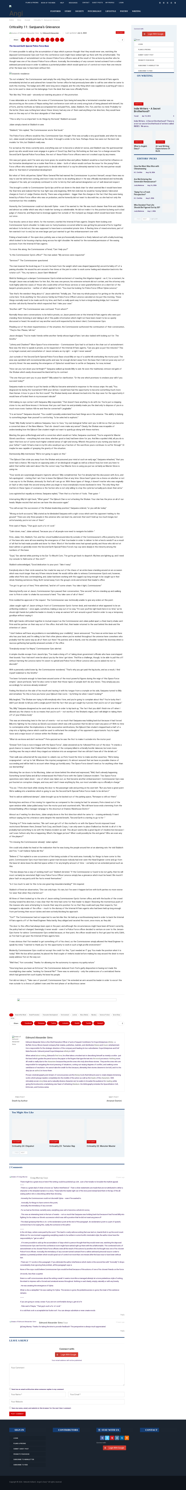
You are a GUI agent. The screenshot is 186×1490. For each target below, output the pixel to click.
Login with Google (68, 1355)
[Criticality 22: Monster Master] (104, 1131)
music (105, 1045)
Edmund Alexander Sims (51, 1322)
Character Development (50, 1015)
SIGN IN (19, 1430)
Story (68, 11)
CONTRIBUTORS (67, 1430)
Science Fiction (105, 1015)
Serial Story (116, 1015)
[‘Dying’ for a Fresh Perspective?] (168, 195)
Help (62, 3)
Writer (13, 1018)
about (38, 1056)
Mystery (94, 1015)
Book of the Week (48, 3)
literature (76, 1084)
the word (96, 1059)
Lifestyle (111, 11)
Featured (55, 11)
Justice (74, 1015)
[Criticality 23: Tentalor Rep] (66, 1131)
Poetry (124, 11)
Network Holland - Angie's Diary (35, 1482)
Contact (85, 3)
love (60, 1056)
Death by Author (20, 1101)
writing (43, 1056)
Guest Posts (97, 3)
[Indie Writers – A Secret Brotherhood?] (154, 93)
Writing (136, 11)
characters (52, 1062)
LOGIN (121, 3)
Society (79, 11)
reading (109, 1081)
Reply (122, 1315)
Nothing (112, 1059)
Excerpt (120, 32)
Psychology (94, 11)
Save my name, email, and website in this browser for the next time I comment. (41, 1408)
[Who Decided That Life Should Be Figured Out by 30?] (168, 208)
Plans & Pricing (32, 3)
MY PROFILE (110, 3)
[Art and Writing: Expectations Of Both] (165, 137)
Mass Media (84, 1015)
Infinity (110, 1042)
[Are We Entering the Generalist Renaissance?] (168, 182)
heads (93, 1078)
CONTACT (151, 1430)
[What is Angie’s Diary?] (143, 137)
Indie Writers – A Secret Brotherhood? (147, 110)
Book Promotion (34, 1015)
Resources (73, 3)
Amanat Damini (114, 1101)
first (56, 1056)
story (41, 1081)
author (37, 1071)
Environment (65, 1015)
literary (97, 1045)
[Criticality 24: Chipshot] (29, 1131)
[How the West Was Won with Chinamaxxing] (168, 169)
